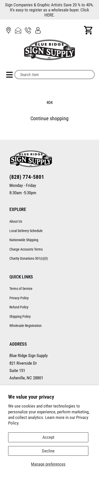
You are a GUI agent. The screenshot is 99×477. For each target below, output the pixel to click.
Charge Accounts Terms (26, 249)
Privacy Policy (19, 298)
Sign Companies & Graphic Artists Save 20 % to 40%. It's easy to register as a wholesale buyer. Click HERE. (49, 9)
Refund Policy (18, 307)
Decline (48, 450)
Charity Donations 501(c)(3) (28, 258)
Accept (48, 437)
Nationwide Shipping (23, 240)
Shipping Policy (20, 316)
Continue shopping (49, 118)
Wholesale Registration (25, 326)
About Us (15, 221)
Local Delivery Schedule (26, 231)
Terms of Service (20, 289)
